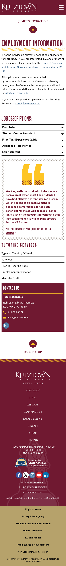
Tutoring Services (19, 245)
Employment (33, 419)
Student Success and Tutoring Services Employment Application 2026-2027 (33, 66)
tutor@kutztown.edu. (27, 103)
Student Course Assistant (18, 133)
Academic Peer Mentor (16, 146)
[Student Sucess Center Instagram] (6, 325)
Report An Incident (33, 531)
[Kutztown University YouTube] (39, 475)
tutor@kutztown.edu (18, 317)
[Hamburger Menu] (61, 7)
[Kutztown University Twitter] (26, 475)
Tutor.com (7, 259)
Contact (33, 390)
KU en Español (33, 538)
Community (33, 411)
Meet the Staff (10, 278)
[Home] (19, 7)
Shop (33, 433)
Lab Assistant (11, 152)
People (33, 426)
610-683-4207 (15, 312)
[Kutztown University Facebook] (19, 475)
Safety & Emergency (33, 517)
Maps (33, 397)
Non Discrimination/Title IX (33, 552)
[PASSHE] (30, 462)
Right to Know (33, 509)
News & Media (33, 383)
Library (33, 404)
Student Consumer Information (33, 524)
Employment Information (16, 271)
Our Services (33, 492)
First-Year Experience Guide (19, 140)
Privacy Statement (33, 561)
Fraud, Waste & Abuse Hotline (33, 545)
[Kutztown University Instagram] (32, 475)
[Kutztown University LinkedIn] (46, 475)
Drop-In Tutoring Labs (15, 265)
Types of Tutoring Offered (17, 253)
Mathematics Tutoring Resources (33, 498)
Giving (33, 440)
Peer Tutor (9, 127)
